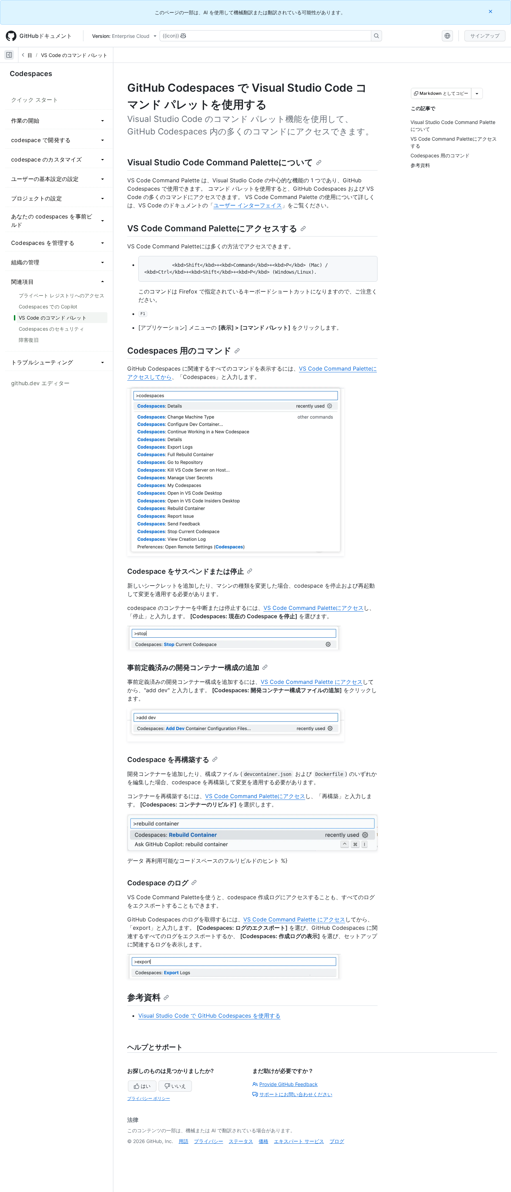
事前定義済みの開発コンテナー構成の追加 (193, 667)
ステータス (241, 1141)
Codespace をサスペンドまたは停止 (185, 571)
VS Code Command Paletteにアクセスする (212, 228)
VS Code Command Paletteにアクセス (313, 607)
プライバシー (208, 1141)
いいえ (178, 1086)
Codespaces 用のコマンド (179, 351)
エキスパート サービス (299, 1141)
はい (146, 1086)
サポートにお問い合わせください (295, 1094)
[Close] (491, 11)
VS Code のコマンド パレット (74, 55)
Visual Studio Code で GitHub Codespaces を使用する (209, 1015)
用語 (183, 1141)
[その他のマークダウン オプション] (477, 93)
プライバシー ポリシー (148, 1098)
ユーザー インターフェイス (247, 205)
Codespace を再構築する (168, 759)
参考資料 (144, 997)
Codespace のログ (157, 883)
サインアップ (485, 36)
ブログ (337, 1141)
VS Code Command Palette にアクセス (312, 681)
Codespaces (31, 73)
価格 (263, 1141)
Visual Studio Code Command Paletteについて (220, 162)
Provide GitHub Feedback (288, 1084)
